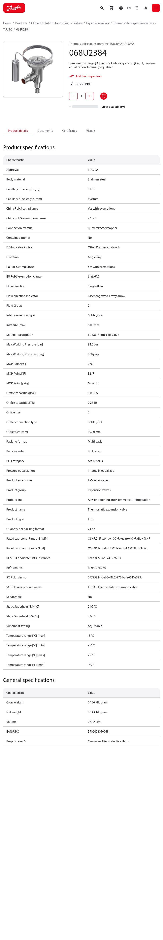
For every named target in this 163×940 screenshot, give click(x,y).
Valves (78, 23)
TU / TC (7, 29)
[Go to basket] (111, 8)
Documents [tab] (45, 131)
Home (7, 23)
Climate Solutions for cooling (50, 23)
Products (21, 23)
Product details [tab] (18, 131)
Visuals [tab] (90, 131)
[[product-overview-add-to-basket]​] (103, 96)
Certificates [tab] (69, 131)
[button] (124, 8)
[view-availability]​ (113, 107)
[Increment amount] (89, 96)
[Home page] (14, 8)
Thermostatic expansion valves (133, 23)
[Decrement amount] (73, 96)
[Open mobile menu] (156, 8)
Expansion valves (97, 23)
